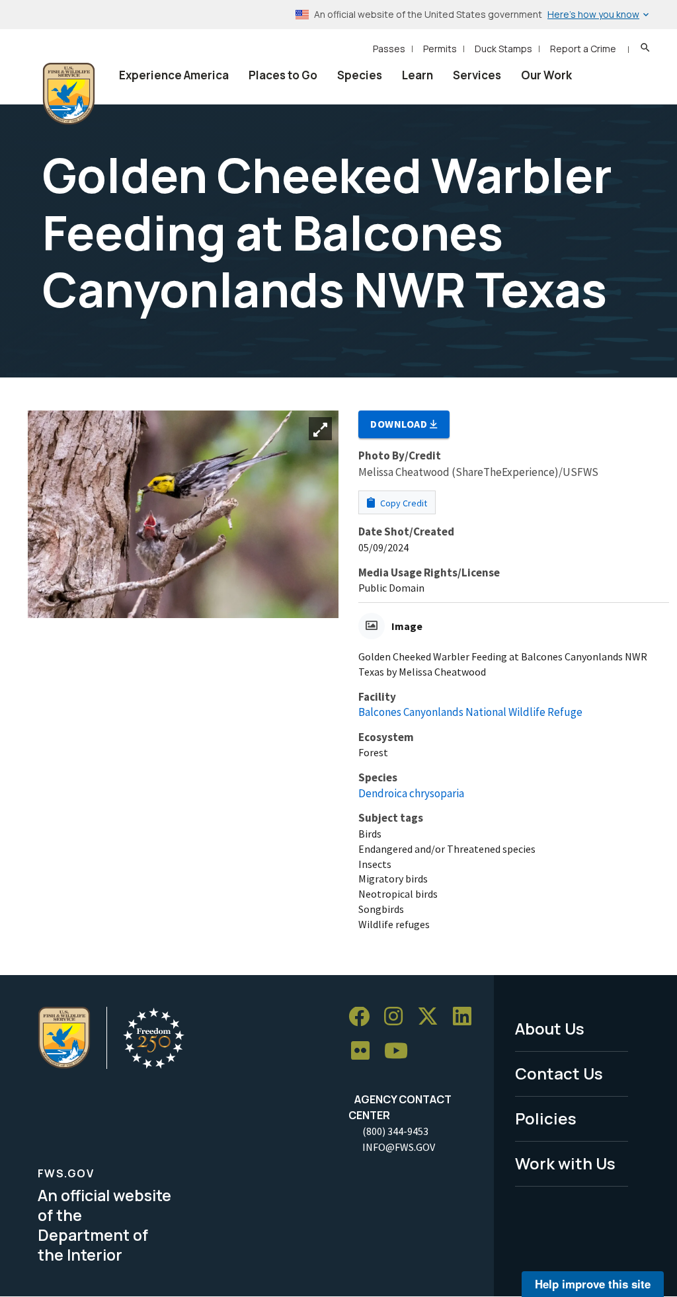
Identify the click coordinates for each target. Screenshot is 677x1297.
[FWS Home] (68, 94)
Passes (389, 48)
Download (400, 423)
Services (477, 75)
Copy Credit (402, 503)
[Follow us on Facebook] (363, 1017)
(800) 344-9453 (395, 1131)
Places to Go (283, 75)
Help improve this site (593, 1284)
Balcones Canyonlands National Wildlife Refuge (470, 712)
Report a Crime (583, 48)
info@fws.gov (398, 1147)
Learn (417, 75)
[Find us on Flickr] (365, 1051)
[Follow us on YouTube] (400, 1051)
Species (359, 75)
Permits (440, 48)
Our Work (546, 75)
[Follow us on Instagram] (398, 1017)
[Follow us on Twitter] (432, 1017)
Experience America (174, 75)
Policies (546, 1118)
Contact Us (559, 1073)
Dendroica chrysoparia (411, 793)
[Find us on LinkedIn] (467, 1017)
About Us (549, 1028)
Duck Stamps (503, 48)
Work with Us (565, 1163)
